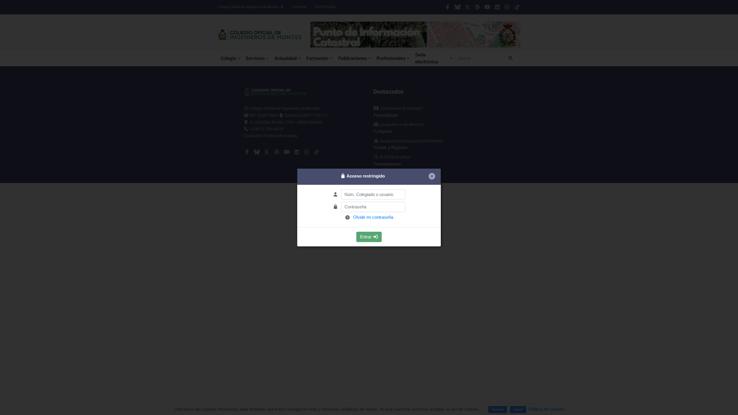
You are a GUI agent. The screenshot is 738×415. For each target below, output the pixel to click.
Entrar (366, 236)
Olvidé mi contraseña (373, 217)
